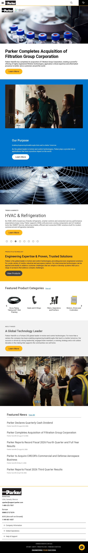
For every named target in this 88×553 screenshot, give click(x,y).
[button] (82, 547)
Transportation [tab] (38, 241)
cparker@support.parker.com (12, 502)
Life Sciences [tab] (24, 241)
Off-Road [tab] (29, 241)
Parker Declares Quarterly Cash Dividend (30, 422)
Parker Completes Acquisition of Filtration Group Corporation (41, 432)
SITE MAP (29, 547)
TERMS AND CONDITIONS (54, 547)
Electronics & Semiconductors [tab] (11, 241)
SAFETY (34, 547)
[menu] (3, 3)
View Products (13, 273)
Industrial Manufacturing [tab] (20, 241)
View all (48, 288)
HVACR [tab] (16, 241)
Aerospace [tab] (7, 241)
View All (32, 415)
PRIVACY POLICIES (42, 547)
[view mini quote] (83, 3)
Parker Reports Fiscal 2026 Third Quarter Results (34, 469)
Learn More (13, 71)
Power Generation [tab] (33, 241)
